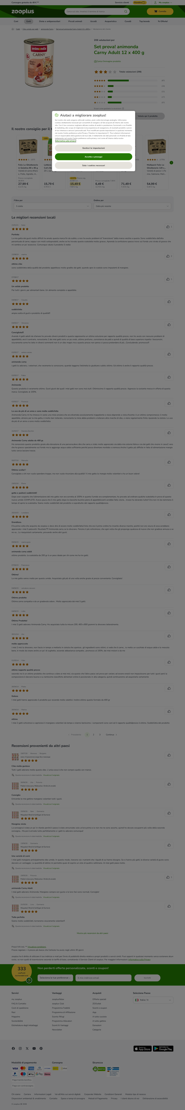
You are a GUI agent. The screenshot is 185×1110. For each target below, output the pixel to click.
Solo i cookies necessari (93, 165)
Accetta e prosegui (93, 156)
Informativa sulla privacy (66, 141)
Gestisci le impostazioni (93, 148)
